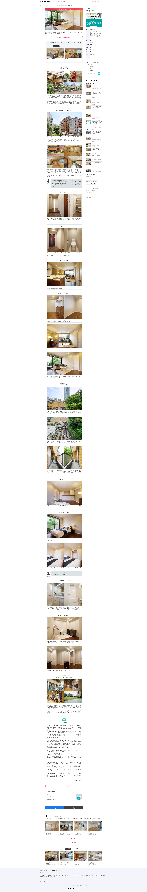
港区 (90, 875)
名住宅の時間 (88, 192)
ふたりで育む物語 (42, 876)
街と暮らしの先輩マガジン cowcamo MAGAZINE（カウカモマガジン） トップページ (53, 870)
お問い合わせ (79, 885)
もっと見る (73, 838)
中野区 (56, 881)
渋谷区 (87, 875)
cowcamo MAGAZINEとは (79, 2)
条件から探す (90, 70)
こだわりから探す (91, 68)
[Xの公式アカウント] (94, 80)
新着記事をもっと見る (98, 127)
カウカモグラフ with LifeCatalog (91, 183)
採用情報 (74, 885)
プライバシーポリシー (85, 885)
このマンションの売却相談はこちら (64, 37)
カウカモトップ (91, 64)
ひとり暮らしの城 (101, 875)
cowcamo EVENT (82, 875)
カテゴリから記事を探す (62, 2)
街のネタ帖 (87, 190)
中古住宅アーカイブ (71, 2)
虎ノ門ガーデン (88, 11)
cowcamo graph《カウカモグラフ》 (91, 181)
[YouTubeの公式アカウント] (92, 80)
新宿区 (53, 881)
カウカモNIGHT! (48, 875)
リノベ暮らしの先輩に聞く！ (56, 875)
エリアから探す (91, 66)
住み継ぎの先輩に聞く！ (97, 188)
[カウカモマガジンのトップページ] (45, 2)
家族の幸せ (48, 876)
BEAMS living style (89, 188)
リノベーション (55, 876)
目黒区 (93, 875)
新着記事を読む (42, 872)
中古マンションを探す (96, 2)
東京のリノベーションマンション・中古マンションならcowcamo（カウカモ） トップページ (54, 879)
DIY (51, 876)
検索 (99, 73)
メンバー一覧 (69, 885)
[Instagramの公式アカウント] (87, 80)
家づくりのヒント (94, 192)
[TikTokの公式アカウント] (89, 80)
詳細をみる (64, 802)
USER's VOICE (76, 875)
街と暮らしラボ (93, 190)
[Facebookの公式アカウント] (97, 80)
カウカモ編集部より (89, 197)
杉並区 (59, 881)
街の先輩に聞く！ (88, 176)
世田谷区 (96, 875)
